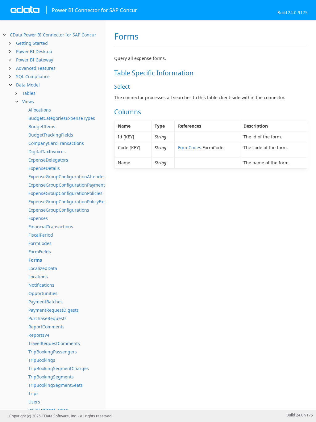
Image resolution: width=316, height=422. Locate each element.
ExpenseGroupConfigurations (58, 210)
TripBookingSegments (51, 377)
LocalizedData (42, 268)
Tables (28, 93)
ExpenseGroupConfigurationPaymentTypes (72, 185)
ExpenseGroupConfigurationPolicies (65, 193)
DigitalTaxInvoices (47, 151)
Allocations (39, 110)
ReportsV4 (38, 335)
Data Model (28, 85)
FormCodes (40, 243)
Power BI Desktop (34, 51)
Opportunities (42, 293)
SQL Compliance (33, 76)
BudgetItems (41, 126)
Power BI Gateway (34, 60)
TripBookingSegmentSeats (55, 385)
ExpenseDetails (44, 168)
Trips (33, 393)
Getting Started (32, 43)
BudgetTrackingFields (50, 135)
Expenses (38, 218)
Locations (38, 277)
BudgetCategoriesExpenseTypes (61, 118)
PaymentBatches (45, 302)
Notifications (41, 285)
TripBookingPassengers (52, 352)
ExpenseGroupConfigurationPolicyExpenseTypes (78, 202)
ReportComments (46, 327)
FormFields (39, 252)
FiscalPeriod (40, 235)
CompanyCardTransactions (56, 143)
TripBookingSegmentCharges (58, 368)
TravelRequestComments (54, 343)
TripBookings (41, 360)
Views (28, 101)
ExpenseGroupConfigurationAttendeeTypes (73, 176)
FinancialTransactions (50, 227)
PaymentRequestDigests (53, 310)
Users (34, 402)
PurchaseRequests (47, 318)
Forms (35, 260)
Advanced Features (36, 68)
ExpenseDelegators (48, 160)
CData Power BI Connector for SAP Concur (53, 35)
